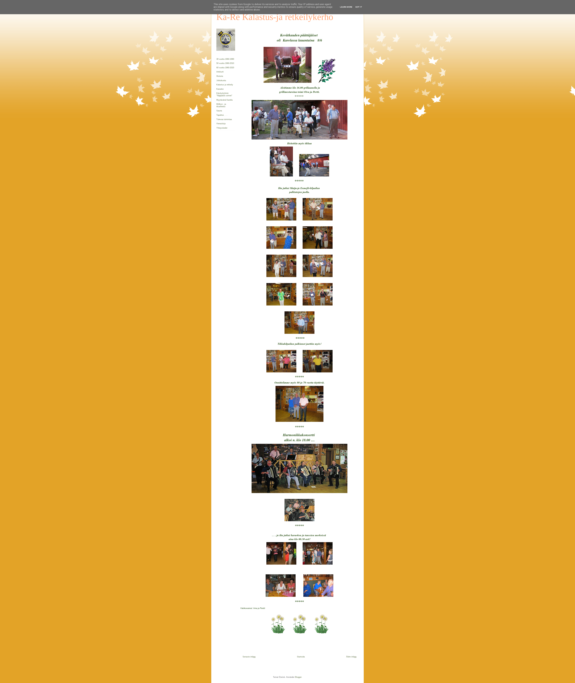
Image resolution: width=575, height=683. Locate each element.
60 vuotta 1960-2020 (225, 67)
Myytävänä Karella (224, 100)
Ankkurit (220, 72)
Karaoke (220, 89)
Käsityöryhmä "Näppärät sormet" (224, 94)
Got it (358, 7)
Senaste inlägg (249, 657)
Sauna (219, 111)
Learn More (346, 7)
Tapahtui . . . (221, 115)
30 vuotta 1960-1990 (225, 59)
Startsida (301, 657)
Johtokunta (221, 80)
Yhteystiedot (221, 128)
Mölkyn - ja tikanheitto (221, 105)
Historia (219, 76)
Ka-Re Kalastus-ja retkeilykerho (274, 17)
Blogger (298, 677)
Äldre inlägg (351, 657)
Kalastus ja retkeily (224, 85)
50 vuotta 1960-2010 (225, 63)
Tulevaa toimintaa (224, 119)
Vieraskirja (221, 123)
